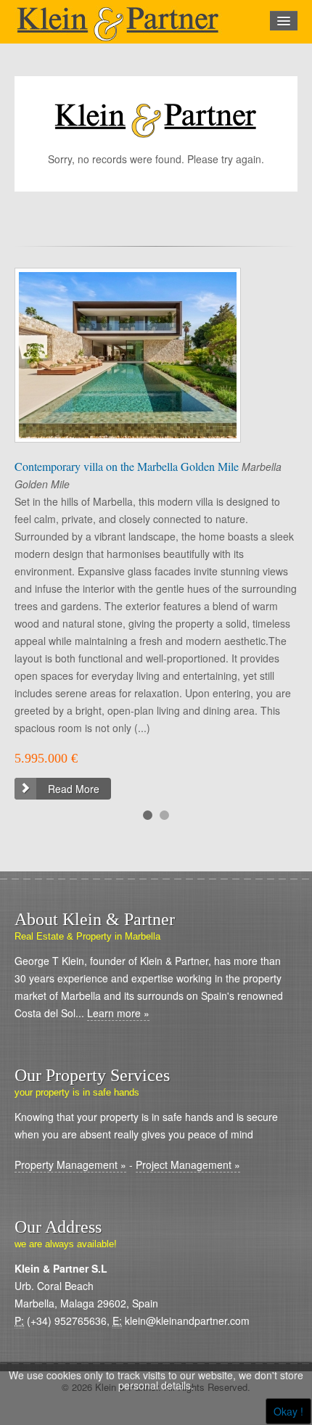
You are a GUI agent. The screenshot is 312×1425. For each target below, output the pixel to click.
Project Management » (188, 1164)
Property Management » (70, 1164)
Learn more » (118, 1013)
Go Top (156, 1410)
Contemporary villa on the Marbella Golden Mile (128, 466)
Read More (73, 788)
